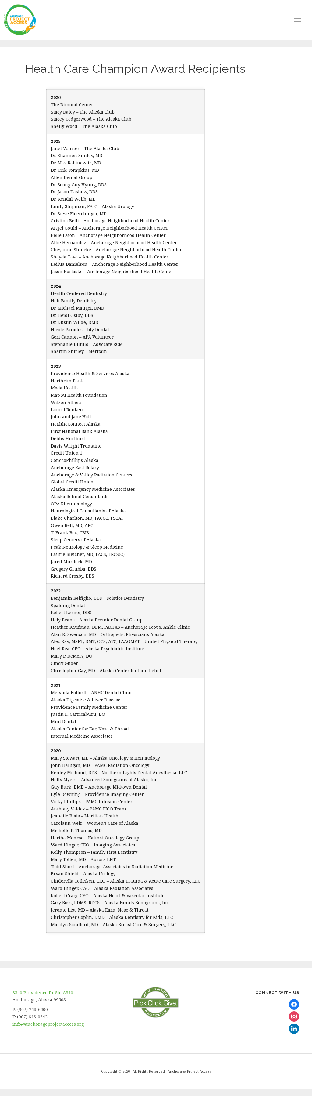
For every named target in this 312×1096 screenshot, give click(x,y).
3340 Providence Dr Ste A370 (42, 993)
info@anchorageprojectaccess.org (48, 1024)
